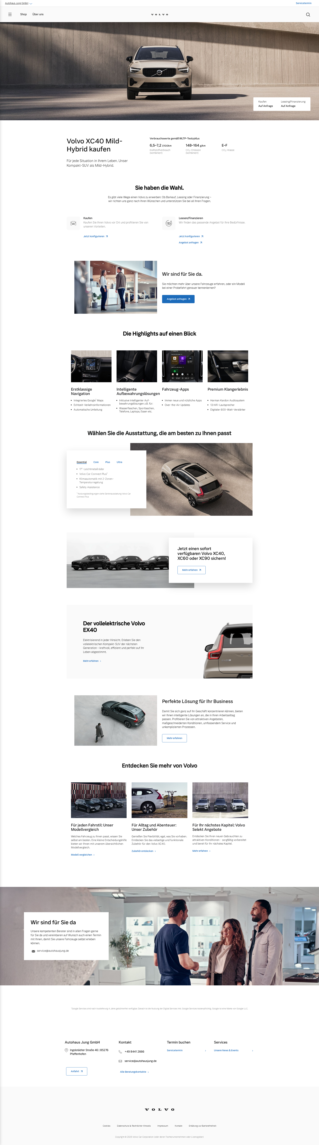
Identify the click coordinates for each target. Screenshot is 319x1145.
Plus (107, 462)
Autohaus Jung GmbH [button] (16, 3)
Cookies (107, 1126)
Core (96, 462)
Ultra (119, 462)
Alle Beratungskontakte (133, 1071)
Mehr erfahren (190, 569)
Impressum (162, 1126)
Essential (82, 462)
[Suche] (308, 14)
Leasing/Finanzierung (293, 101)
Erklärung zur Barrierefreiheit (202, 1126)
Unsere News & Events (226, 1050)
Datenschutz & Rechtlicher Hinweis (134, 1126)
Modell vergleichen (81, 854)
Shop (23, 14)
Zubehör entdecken (142, 851)
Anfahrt (75, 1071)
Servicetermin (303, 3)
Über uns (38, 14)
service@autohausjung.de (52, 951)
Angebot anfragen (189, 242)
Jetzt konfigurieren (93, 236)
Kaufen (262, 101)
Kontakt (178, 1126)
